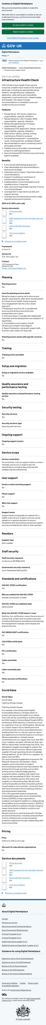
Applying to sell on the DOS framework (16, 962)
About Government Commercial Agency (16, 926)
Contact (5, 919)
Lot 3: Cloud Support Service (30, 68)
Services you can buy (9, 923)
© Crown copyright (23, 1019)
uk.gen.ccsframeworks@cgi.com (14, 268)
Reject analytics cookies (23, 32)
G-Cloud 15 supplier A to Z (11, 938)
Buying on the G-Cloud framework (14, 966)
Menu (4, 56)
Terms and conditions (17, 233)
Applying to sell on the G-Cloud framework (17, 958)
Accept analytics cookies (23, 25)
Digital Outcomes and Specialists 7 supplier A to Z (20, 945)
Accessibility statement (10, 986)
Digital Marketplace (11, 52)
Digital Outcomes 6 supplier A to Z (14, 941)
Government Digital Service (21, 990)
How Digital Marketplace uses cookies (23, 38)
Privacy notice (33, 983)
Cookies (23, 983)
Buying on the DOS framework (13, 970)
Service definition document (19, 226)
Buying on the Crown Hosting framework (17, 974)
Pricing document (15, 211)
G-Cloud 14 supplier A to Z (11, 934)
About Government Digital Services (15, 930)
